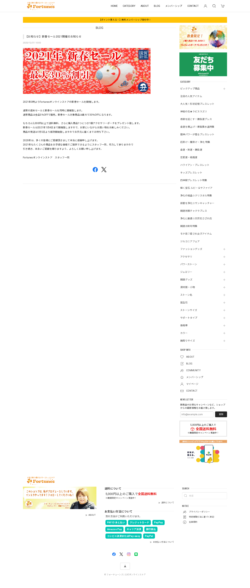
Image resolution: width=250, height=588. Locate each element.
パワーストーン (188, 264)
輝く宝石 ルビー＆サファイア (196, 188)
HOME (114, 6)
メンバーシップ (173, 6)
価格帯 (184, 325)
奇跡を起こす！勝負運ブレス (196, 119)
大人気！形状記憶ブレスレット (197, 104)
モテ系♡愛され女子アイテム (196, 233)
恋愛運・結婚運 (188, 157)
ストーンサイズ (188, 310)
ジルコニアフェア (190, 241)
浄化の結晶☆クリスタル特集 (196, 195)
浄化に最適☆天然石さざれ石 (196, 218)
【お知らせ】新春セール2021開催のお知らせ (53, 36)
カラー (184, 333)
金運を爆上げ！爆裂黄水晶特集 (197, 126)
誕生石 (184, 302)
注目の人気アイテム (191, 96)
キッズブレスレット (191, 172)
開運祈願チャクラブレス (193, 210)
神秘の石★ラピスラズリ (193, 111)
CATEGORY (129, 6)
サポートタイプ (188, 317)
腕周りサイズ (187, 340)
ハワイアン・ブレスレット (194, 165)
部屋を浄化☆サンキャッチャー (197, 203)
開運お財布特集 (188, 226)
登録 (221, 414)
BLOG (157, 6)
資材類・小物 (187, 287)
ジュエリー (186, 272)
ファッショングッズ (191, 249)
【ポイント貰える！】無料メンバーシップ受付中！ (125, 20)
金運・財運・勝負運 (191, 149)
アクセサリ (186, 256)
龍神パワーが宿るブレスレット (197, 134)
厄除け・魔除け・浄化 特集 (195, 142)
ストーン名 (186, 294)
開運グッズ (186, 279)
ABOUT (145, 6)
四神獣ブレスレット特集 (193, 180)
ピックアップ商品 (190, 88)
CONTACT (193, 6)
